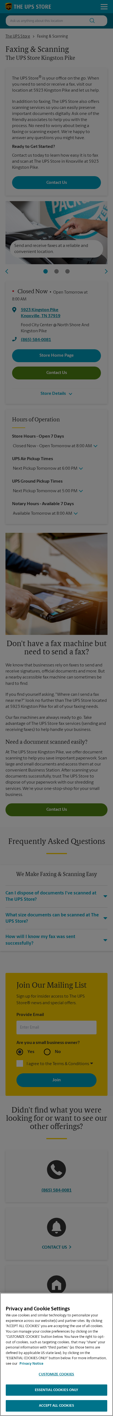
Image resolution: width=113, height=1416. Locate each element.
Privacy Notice (31, 1364)
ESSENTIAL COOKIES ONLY (56, 1390)
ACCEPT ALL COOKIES (56, 1405)
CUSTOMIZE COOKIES (56, 1374)
